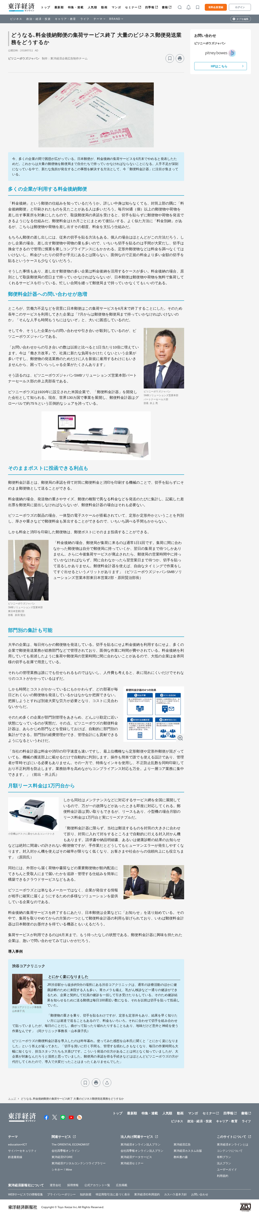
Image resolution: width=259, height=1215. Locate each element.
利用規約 (222, 1175)
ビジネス (16, 18)
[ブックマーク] (170, 58)
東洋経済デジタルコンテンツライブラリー (79, 1163)
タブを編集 (242, 19)
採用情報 (73, 1185)
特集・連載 (76, 7)
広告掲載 (121, 1185)
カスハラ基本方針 (175, 1194)
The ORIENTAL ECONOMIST (71, 1144)
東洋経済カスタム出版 (188, 1150)
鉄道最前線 (15, 1157)
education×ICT (17, 1144)
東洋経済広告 (182, 1144)
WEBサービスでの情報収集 (25, 1194)
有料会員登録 (215, 7)
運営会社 (55, 1185)
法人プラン (224, 1163)
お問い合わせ (199, 1194)
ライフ (84, 18)
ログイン (240, 7)
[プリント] (180, 58)
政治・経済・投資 (38, 18)
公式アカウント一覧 (97, 1185)
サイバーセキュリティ (22, 1150)
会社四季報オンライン (66, 1150)
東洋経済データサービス (136, 1157)
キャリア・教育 (65, 18)
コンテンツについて (230, 1150)
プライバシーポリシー (61, 1194)
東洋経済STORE (62, 1157)
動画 (104, 7)
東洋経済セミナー (132, 1163)
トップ (45, 7)
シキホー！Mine (62, 1169)
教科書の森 (181, 1157)
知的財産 (85, 1194)
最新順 (59, 7)
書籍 (165, 7)
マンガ (116, 7)
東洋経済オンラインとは (232, 1144)
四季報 (150, 7)
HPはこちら (219, 66)
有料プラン (224, 1157)
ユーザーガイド (227, 1169)
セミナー (131, 7)
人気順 (92, 7)
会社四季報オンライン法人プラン (142, 1150)
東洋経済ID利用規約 (147, 1194)
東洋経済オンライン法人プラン (140, 1144)
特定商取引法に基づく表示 (113, 1194)
